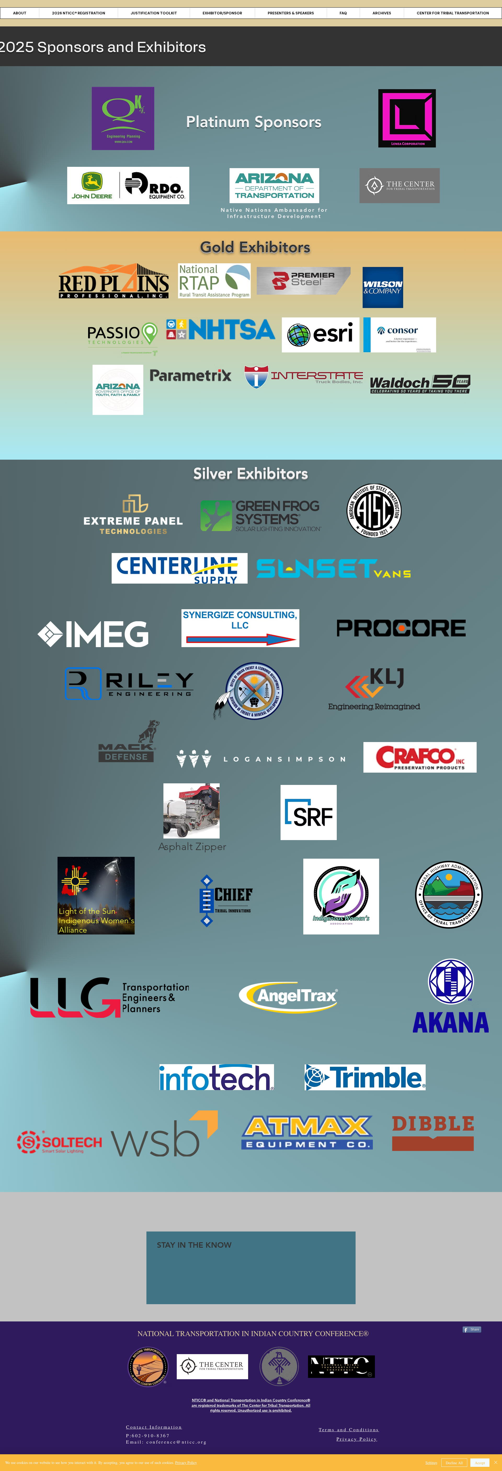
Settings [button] (431, 1462)
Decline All (454, 1462)
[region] (251, 1267)
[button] (382, 13)
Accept (480, 1462)
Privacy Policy (356, 1439)
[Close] (496, 1462)
